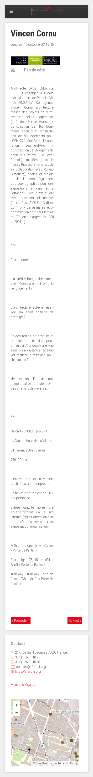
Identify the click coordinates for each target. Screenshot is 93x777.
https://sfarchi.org (28, 671)
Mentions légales (23, 684)
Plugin (73, 763)
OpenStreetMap (44, 763)
